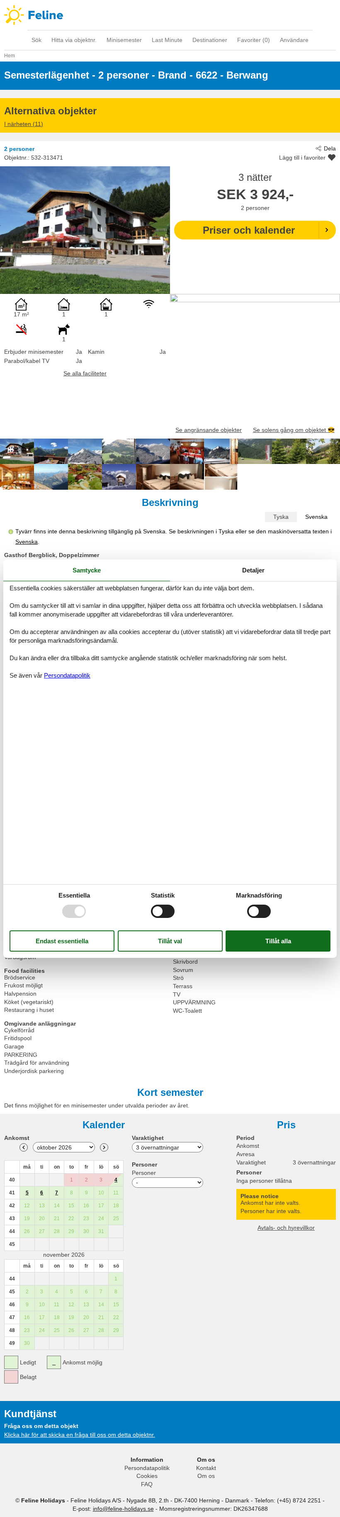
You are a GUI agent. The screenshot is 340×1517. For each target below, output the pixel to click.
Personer (144, 1172)
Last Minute (167, 40)
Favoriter (253, 40)
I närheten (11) (23, 124)
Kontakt (206, 1468)
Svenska (316, 516)
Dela (330, 148)
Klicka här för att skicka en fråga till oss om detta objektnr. (79, 1434)
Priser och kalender (249, 230)
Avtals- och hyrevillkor (286, 1227)
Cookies (147, 1476)
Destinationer (209, 40)
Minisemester (124, 40)
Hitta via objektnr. (74, 40)
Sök (36, 40)
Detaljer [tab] (253, 569)
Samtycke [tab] (87, 569)
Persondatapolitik (147, 1468)
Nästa (104, 1147)
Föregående (23, 1147)
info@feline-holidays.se (123, 1508)
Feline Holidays (170, 15)
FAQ (147, 1484)
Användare (294, 40)
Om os (206, 1476)
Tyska (281, 516)
